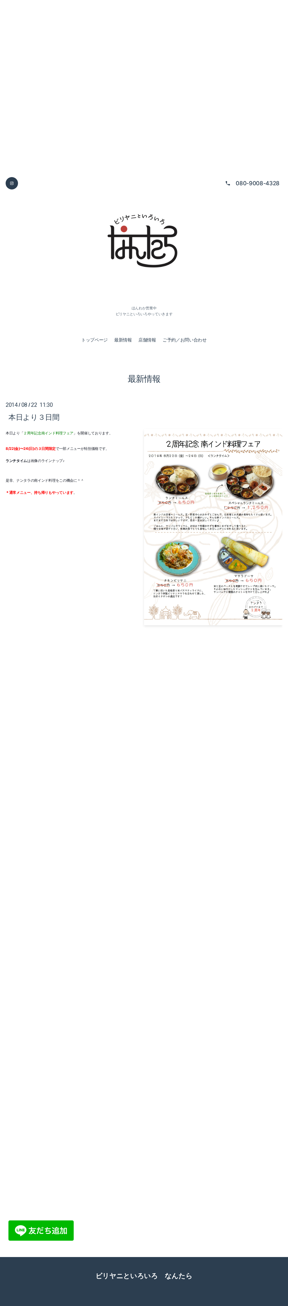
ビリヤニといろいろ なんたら (144, 1276)
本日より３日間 (34, 416)
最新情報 (123, 340)
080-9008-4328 (258, 183)
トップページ (94, 340)
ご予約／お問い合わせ (185, 340)
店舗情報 (147, 340)
